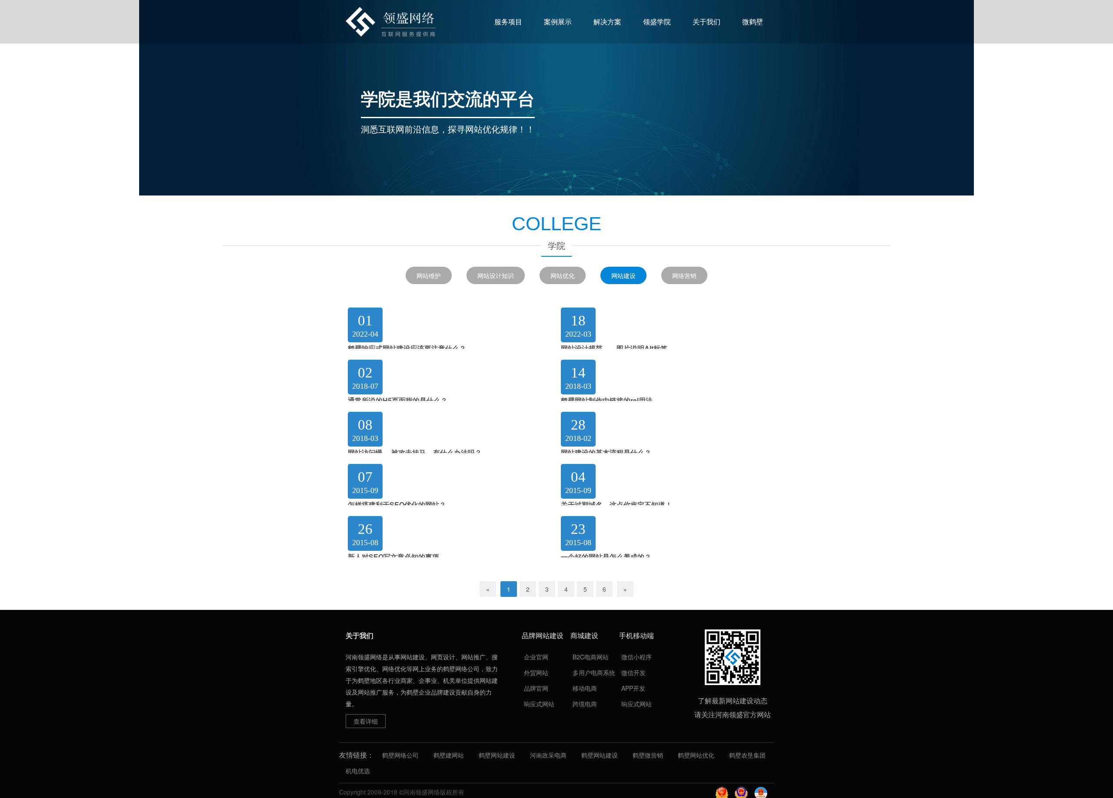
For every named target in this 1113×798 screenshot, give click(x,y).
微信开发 (633, 672)
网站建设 (623, 275)
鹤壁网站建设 (497, 755)
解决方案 (607, 21)
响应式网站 (539, 703)
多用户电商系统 (594, 672)
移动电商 (585, 688)
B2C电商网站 (591, 656)
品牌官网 (536, 688)
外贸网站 (536, 672)
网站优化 (562, 275)
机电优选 (358, 770)
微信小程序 (636, 656)
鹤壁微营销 (648, 755)
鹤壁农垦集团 (747, 755)
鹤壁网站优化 (696, 755)
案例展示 (558, 21)
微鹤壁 (752, 21)
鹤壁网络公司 (400, 755)
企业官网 (536, 656)
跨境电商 (585, 703)
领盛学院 (657, 21)
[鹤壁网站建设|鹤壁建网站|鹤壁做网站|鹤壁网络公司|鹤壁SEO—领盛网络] (391, 22)
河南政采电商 (548, 755)
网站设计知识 (495, 275)
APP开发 (633, 688)
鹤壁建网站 (448, 755)
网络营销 (684, 275)
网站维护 (429, 275)
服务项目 (508, 21)
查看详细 (365, 721)
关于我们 (706, 21)
